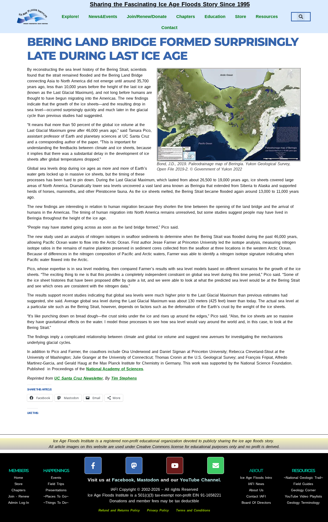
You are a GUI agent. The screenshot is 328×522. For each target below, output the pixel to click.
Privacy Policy (158, 510)
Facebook (123, 479)
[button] (301, 17)
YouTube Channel (200, 479)
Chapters (185, 16)
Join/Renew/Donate (147, 16)
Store (240, 16)
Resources (267, 16)
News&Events (103, 16)
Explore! (70, 16)
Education (215, 16)
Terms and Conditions (193, 510)
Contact (169, 27)
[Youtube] (174, 465)
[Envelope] (215, 465)
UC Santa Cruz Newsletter (78, 378)
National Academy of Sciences (114, 369)
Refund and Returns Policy (119, 510)
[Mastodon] (134, 465)
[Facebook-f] (93, 465)
